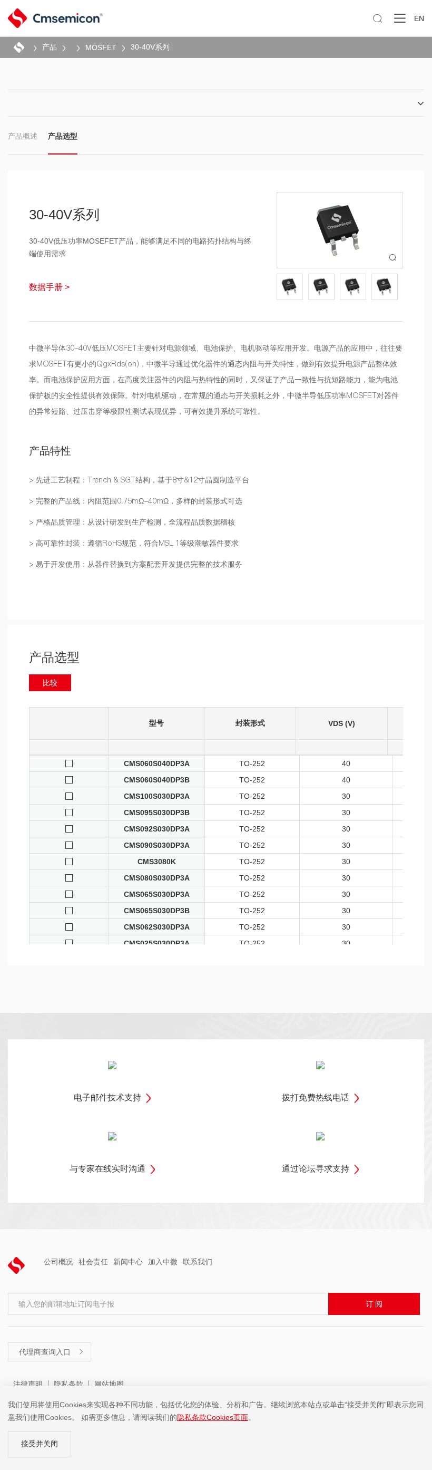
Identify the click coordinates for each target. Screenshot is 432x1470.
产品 (49, 47)
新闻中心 (128, 1261)
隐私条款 (68, 1384)
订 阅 (374, 1304)
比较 (50, 683)
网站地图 (109, 1384)
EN (419, 18)
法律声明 (28, 1384)
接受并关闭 (39, 1443)
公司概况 (58, 1261)
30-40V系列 (150, 47)
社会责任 (93, 1261)
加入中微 (163, 1261)
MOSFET (100, 47)
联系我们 (197, 1261)
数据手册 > (49, 287)
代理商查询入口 (51, 1352)
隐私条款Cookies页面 (212, 1417)
